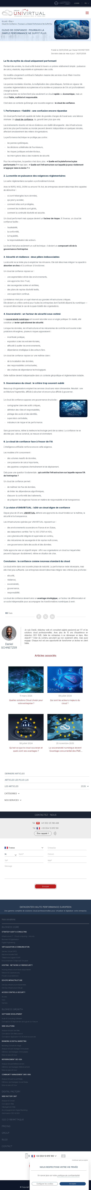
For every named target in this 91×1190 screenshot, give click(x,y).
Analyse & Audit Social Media (12, 1079)
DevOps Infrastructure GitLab (12, 988)
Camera (4, 1003)
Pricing (6, 1126)
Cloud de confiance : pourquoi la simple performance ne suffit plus (27, 24)
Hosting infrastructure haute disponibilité (16, 970)
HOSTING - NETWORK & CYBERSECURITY (17, 965)
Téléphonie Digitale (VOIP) (11, 958)
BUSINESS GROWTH (12, 1009)
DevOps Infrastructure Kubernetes (14, 985)
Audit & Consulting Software (12, 1018)
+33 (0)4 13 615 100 (49, 828)
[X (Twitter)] (45, 616)
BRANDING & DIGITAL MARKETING (14, 1041)
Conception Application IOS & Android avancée (19, 1037)
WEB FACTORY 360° (9, 1096)
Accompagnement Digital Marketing (14, 1110)
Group (5, 1133)
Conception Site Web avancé (12, 1034)
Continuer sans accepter (80, 1160)
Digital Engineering (8, 942)
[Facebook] (38, 616)
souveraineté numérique (17, 319)
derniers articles (15, 773)
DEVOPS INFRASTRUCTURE (12, 980)
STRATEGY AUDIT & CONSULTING (14, 932)
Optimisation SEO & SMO (11, 1113)
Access (4, 997)
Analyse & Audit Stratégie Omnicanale (15, 1049)
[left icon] (6, 847)
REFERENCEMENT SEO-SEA (12, 1059)
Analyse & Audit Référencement (13, 1064)
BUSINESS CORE (10, 927)
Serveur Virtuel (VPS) (9, 951)
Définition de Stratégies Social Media (15, 1082)
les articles (11, 786)
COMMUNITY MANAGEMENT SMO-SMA (16, 1074)
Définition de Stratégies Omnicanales (15, 1052)
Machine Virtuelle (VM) (10, 954)
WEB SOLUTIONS (8, 1026)
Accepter (72, 1184)
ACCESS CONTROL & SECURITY (13, 992)
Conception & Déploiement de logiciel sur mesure (20, 1022)
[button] (42, 848)
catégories (10, 793)
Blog (10, 21)
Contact (7, 1146)
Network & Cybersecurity (11, 973)
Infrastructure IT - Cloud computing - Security (18, 936)
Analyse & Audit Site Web (11, 1030)
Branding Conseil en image (11, 1046)
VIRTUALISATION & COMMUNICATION (15, 947)
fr (86, 3)
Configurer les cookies (45, 1184)
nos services (11, 800)
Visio (3, 1000)
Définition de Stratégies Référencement (16, 1067)
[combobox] (24, 848)
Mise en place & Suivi (9, 1055)
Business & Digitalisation (10, 939)
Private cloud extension (10, 976)
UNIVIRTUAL (29, 513)
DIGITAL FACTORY (11, 1091)
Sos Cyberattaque (13, 1119)
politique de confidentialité (68, 1175)
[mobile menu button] (87, 13)
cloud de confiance (24, 119)
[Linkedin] (52, 616)
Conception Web (8, 1104)
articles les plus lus (17, 780)
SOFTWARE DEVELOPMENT (12, 1014)
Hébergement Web (8, 1107)
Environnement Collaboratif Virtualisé (15, 961)
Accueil (4, 21)
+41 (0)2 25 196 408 (50, 823)
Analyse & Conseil (8, 1101)
